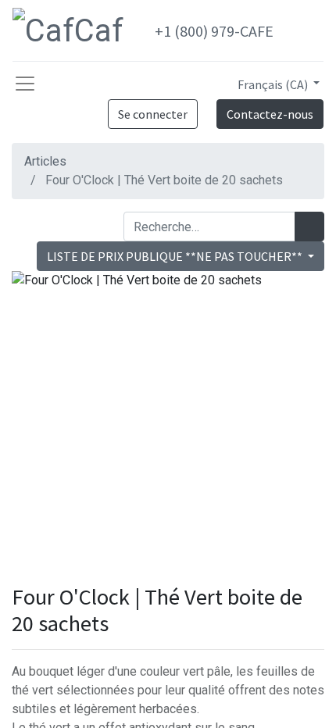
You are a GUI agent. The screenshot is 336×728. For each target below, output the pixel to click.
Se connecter (153, 114)
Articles (45, 161)
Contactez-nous (270, 114)
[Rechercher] (309, 226)
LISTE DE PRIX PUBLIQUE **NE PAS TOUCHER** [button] (176, 256)
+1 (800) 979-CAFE (214, 31)
